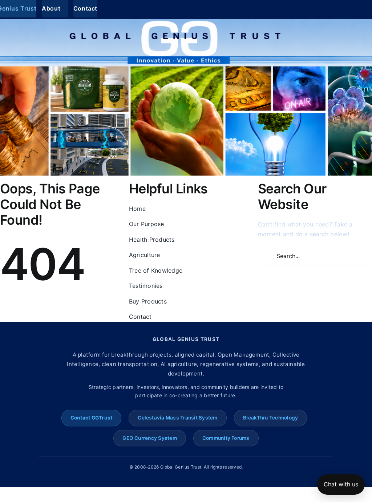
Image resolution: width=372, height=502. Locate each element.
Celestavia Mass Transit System (177, 418)
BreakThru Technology (270, 418)
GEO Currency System (149, 438)
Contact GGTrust (91, 418)
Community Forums (226, 438)
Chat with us (341, 484)
